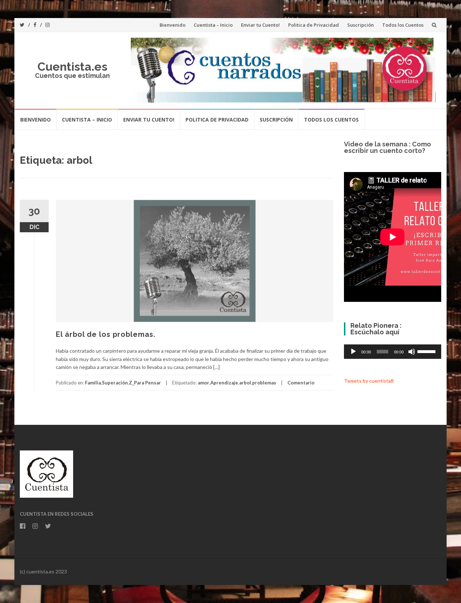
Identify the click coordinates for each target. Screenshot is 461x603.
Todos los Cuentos (403, 25)
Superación (115, 383)
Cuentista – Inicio (213, 25)
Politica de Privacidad (313, 25)
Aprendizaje (224, 383)
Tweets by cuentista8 (369, 381)
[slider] (427, 350)
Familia (93, 383)
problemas (264, 383)
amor (203, 383)
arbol (245, 383)
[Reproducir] (353, 351)
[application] (392, 351)
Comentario (300, 383)
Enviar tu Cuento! (260, 25)
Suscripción (360, 25)
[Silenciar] (411, 351)
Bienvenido (172, 25)
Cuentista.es (72, 66)
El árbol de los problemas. (106, 334)
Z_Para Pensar (145, 383)
